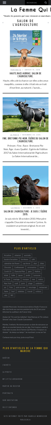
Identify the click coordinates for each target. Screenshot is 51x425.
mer (33, 279)
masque (26, 279)
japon (20, 275)
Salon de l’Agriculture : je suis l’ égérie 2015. (25, 213)
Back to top (24, 419)
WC (12, 295)
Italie (13, 275)
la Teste (7, 279)
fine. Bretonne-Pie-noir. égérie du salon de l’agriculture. (26, 140)
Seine (6, 291)
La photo (14, 135)
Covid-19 (7, 271)
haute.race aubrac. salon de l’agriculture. (25, 75)
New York (7, 283)
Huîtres (37, 271)
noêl (16, 283)
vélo (5, 295)
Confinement (19, 267)
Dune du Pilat (20, 271)
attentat (18, 255)
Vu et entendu (10, 407)
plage (30, 283)
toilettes (21, 291)
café (33, 259)
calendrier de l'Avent (11, 263)
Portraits (16, 70)
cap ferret (26, 263)
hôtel (6, 275)
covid (42, 267)
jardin (28, 275)
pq (5, 287)
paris (23, 283)
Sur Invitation (10, 400)
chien (42, 263)
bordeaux (24, 259)
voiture (38, 291)
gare (30, 271)
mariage (16, 279)
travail (29, 291)
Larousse (36, 275)
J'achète (7, 365)
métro (40, 279)
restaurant (43, 287)
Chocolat (7, 267)
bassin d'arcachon (11, 259)
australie (27, 255)
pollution (39, 283)
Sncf (13, 291)
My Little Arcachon (12, 379)
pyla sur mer (20, 287)
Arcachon (7, 255)
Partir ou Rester (11, 386)
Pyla (11, 287)
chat (35, 263)
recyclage (32, 287)
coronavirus (31, 267)
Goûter (6, 358)
